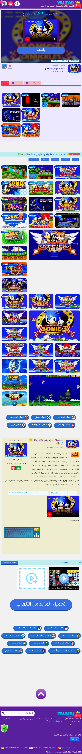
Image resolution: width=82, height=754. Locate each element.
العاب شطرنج (11, 651)
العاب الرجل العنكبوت (26, 628)
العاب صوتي (40, 417)
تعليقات (17, 83)
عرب (76, 739)
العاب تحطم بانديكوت (41, 636)
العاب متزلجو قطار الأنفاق (63, 651)
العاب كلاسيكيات (12, 636)
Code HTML (76, 454)
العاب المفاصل (64, 417)
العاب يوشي (16, 643)
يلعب (41, 50)
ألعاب (5, 83)
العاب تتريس (35, 651)
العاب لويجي (38, 643)
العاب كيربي (15, 425)
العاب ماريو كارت (62, 643)
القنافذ (65, 159)
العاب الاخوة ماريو (55, 628)
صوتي (45, 159)
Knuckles (34, 159)
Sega (75, 159)
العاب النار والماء (39, 425)
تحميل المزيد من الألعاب (41, 604)
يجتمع (55, 159)
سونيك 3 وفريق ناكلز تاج (70, 748)
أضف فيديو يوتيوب (9, 563)
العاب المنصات (17, 417)
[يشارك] (4, 66)
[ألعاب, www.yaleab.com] (67, 4)
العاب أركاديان (64, 425)
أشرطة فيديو (33, 83)
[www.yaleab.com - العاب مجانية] (67, 714)
